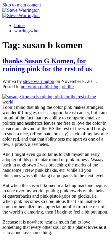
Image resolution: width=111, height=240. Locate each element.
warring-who (26, 30)
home (19, 25)
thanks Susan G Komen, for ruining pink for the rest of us (47, 65)
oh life (68, 86)
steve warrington (38, 81)
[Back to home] (21, 10)
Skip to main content (21, 4)
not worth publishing (40, 86)
